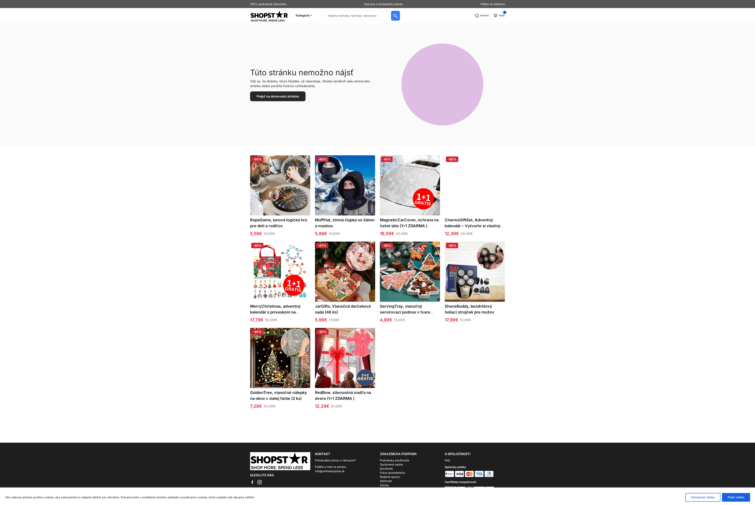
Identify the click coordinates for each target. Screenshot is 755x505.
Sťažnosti (386, 481)
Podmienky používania (394, 460)
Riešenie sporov (390, 476)
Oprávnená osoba (391, 464)
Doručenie (386, 468)
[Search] (395, 16)
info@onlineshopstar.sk (330, 471)
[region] (377, 496)
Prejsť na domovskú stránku (278, 96)
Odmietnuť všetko (703, 497)
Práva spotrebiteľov (392, 472)
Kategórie (303, 15)
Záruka (384, 485)
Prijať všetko (736, 497)
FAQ (447, 460)
